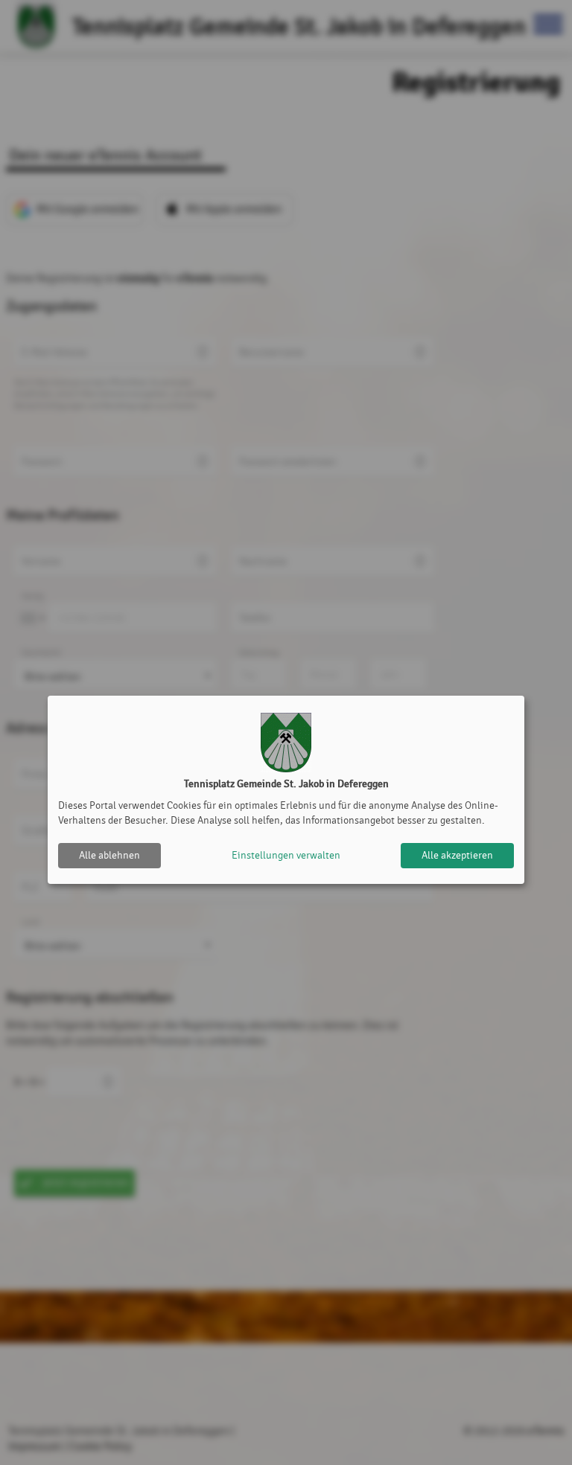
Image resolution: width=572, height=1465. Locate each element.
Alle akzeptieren (457, 855)
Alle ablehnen (109, 855)
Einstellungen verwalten (286, 855)
